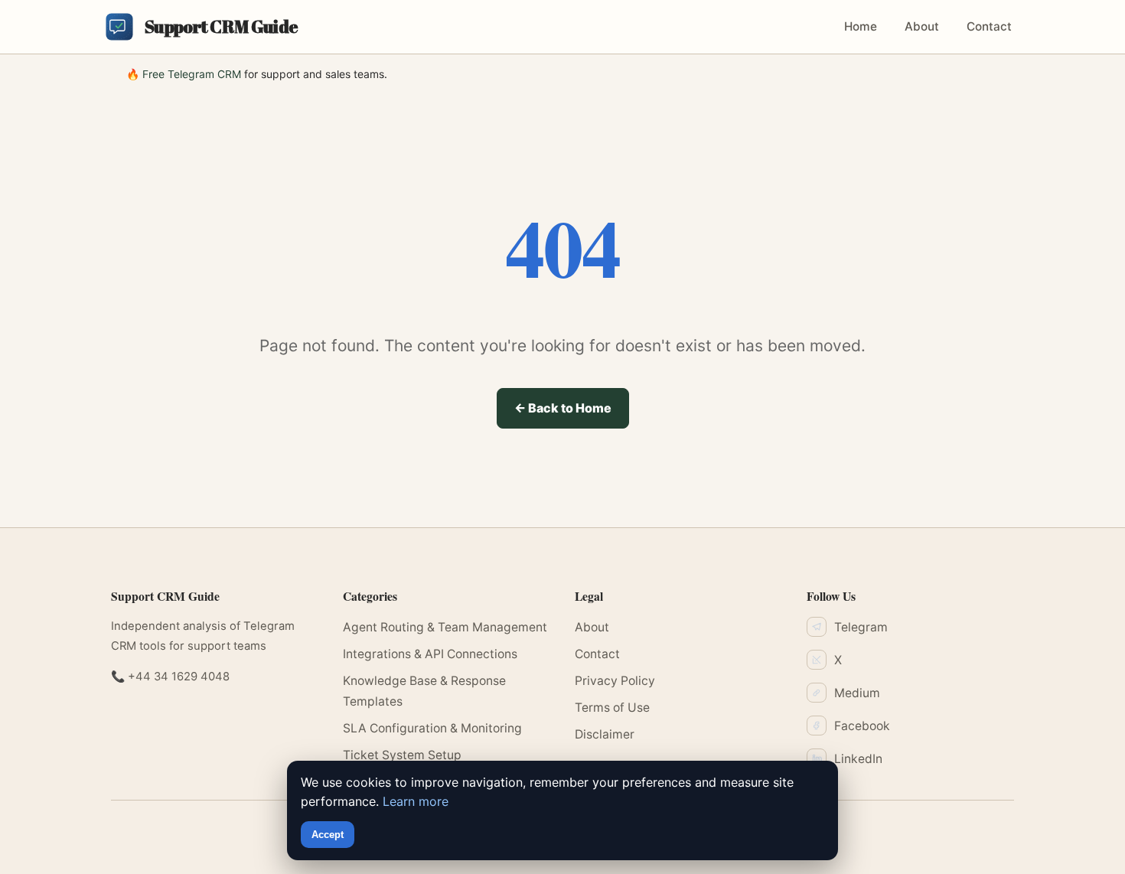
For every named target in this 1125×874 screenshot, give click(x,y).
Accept (327, 834)
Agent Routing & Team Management (445, 627)
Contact (989, 26)
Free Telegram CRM (191, 73)
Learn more (415, 801)
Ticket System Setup (402, 755)
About (922, 26)
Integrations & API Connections (430, 654)
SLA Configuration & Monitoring (432, 728)
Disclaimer (604, 734)
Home (860, 26)
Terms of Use (612, 707)
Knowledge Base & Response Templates (424, 691)
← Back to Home (562, 408)
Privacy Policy (615, 680)
